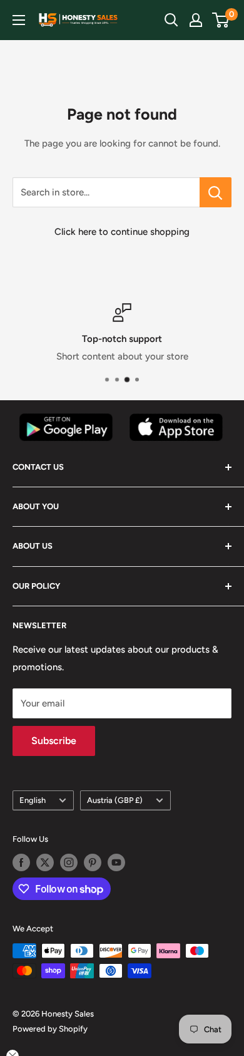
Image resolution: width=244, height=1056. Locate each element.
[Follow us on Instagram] (69, 862)
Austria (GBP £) (115, 800)
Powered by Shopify (50, 1028)
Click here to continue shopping (122, 231)
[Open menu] (19, 20)
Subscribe (53, 741)
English (32, 800)
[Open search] (171, 20)
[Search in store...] (215, 192)
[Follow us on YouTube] (116, 862)
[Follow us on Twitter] (45, 862)
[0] (221, 20)
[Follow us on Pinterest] (92, 862)
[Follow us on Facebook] (21, 862)
